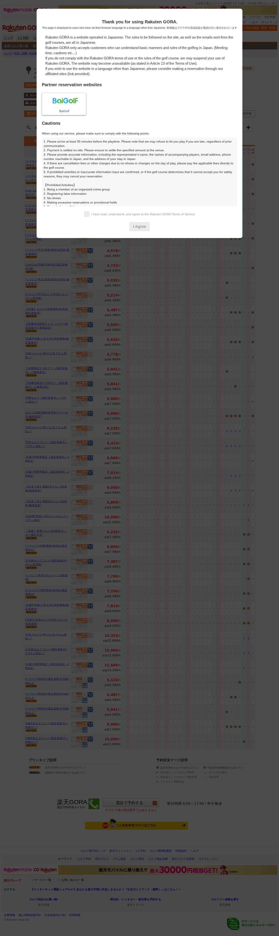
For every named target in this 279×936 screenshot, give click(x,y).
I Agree (139, 226)
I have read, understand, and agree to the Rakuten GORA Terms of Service (143, 214)
